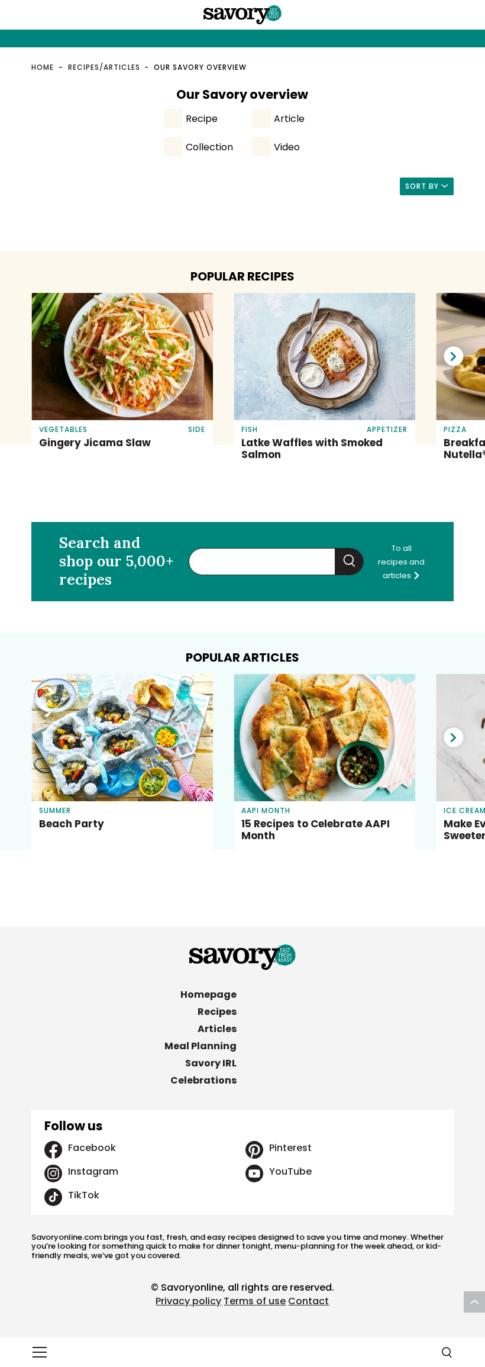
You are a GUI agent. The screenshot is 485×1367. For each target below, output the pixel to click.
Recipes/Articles (104, 67)
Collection (209, 147)
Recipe (202, 118)
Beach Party (71, 824)
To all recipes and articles (401, 562)
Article (289, 118)
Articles (217, 1029)
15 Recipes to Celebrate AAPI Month (315, 830)
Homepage (208, 994)
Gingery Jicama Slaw (95, 443)
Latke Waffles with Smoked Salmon (312, 449)
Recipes (217, 1011)
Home (42, 67)
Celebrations (203, 1080)
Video (287, 147)
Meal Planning (200, 1046)
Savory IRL (211, 1063)
